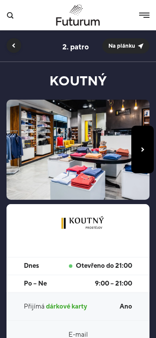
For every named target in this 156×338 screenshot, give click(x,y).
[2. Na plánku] (78, 33)
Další (142, 149)
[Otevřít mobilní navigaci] (144, 15)
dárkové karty (66, 306)
